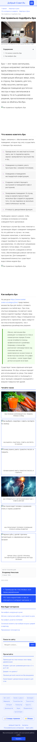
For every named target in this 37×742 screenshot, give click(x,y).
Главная (4, 8)
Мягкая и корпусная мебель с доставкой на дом (18, 616)
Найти (32, 644)
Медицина (6, 701)
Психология (30, 701)
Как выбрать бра (10, 56)
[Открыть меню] (32, 3)
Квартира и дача (14, 8)
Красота (28, 705)
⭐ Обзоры (29, 718)
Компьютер (18, 705)
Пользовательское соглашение (14, 728)
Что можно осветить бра (13, 53)
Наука (18, 708)
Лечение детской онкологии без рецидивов (18, 675)
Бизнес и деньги (19, 698)
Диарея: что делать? (10, 671)
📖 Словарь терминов (12, 718)
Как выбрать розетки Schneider (12, 620)
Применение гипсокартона (10, 630)
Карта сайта (29, 728)
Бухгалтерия (18, 712)
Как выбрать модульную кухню (12, 612)
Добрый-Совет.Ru (16, 3)
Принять (18, 739)
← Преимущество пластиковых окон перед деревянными (17, 591)
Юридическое (28, 708)
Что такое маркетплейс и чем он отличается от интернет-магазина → (17, 598)
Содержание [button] (18, 49)
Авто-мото (7, 698)
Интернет (9, 705)
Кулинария (30, 698)
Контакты (25, 725)
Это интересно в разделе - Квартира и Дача (15, 11)
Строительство (18, 701)
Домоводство (9, 708)
